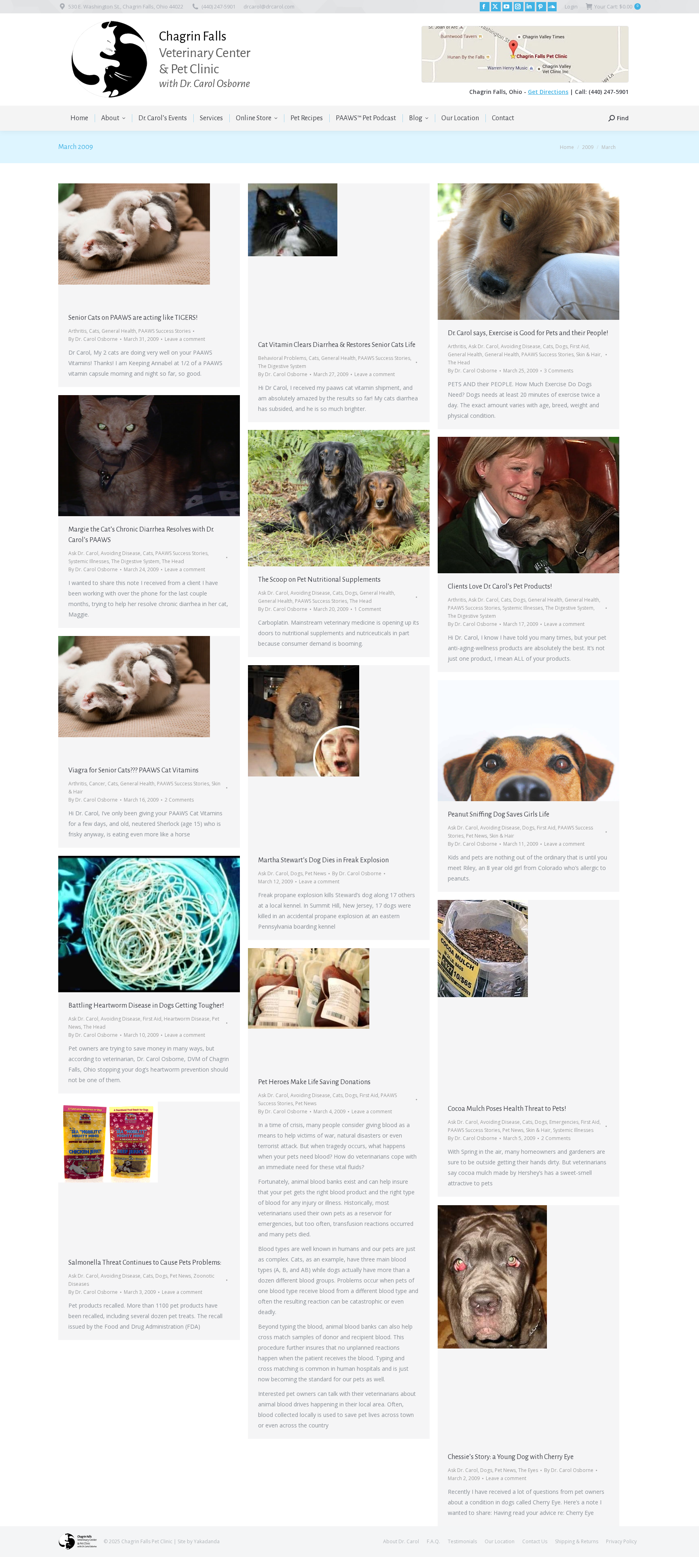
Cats (94, 331)
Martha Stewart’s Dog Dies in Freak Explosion (323, 860)
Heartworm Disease (187, 1018)
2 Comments (179, 799)
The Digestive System (282, 366)
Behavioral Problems (282, 358)
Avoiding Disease (520, 346)
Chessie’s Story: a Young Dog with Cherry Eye (511, 1457)
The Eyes (528, 1470)
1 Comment (367, 609)
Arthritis (77, 331)
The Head (459, 362)
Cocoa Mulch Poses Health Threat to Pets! (507, 1108)
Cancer (97, 783)
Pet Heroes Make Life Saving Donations (314, 1082)
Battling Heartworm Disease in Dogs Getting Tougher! (146, 1005)
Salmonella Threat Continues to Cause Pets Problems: (144, 1262)
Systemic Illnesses (88, 561)
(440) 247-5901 (218, 6)
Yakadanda (207, 1541)
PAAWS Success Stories (164, 331)
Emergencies (563, 1122)
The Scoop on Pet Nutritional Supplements (319, 579)
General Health (119, 331)
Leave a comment (185, 339)
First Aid (579, 346)
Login (571, 6)
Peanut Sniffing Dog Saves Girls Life (498, 814)
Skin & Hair (588, 354)
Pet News (315, 873)
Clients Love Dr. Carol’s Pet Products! (500, 586)
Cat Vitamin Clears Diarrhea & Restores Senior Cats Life (336, 345)
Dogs (561, 346)
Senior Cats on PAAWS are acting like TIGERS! (133, 317)
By (93, 339)
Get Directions (548, 92)
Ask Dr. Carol (483, 346)
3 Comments (558, 370)
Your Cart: (616, 6)
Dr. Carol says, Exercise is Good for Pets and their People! (528, 333)
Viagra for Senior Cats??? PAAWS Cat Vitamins (133, 770)
